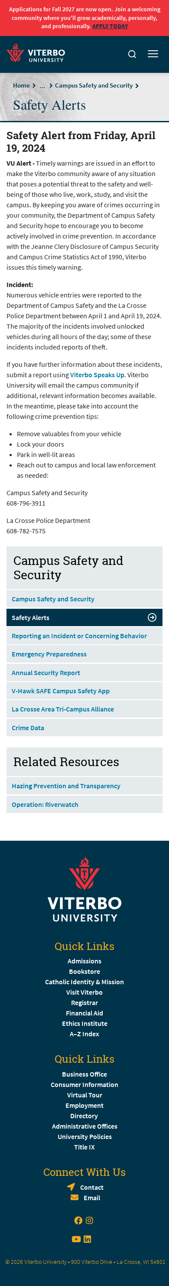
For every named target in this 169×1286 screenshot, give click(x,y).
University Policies (85, 1136)
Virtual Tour (84, 1094)
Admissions (84, 960)
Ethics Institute (84, 1023)
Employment (84, 1105)
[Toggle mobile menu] (152, 54)
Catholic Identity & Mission (84, 981)
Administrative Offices (84, 1126)
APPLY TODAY (110, 26)
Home (21, 85)
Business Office (84, 1074)
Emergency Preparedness (49, 654)
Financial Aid (84, 1013)
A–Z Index (84, 1033)
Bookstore (84, 971)
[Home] (38, 51)
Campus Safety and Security (94, 85)
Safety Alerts (30, 617)
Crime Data (28, 727)
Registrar (84, 1002)
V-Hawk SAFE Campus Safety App (61, 690)
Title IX (84, 1146)
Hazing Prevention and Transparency (66, 785)
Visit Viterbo (84, 992)
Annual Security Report (46, 672)
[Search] (132, 54)
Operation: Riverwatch (45, 804)
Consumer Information (84, 1084)
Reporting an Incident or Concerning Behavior (79, 635)
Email (92, 1197)
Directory (84, 1115)
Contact (92, 1187)
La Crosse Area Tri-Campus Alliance (63, 709)
